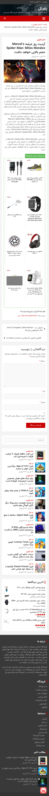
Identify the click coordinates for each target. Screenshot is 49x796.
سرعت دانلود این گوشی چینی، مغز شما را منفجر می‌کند (20, 556)
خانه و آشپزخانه (41, 700)
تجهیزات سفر (42, 693)
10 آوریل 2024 (28, 484)
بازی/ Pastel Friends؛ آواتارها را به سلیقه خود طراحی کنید (19, 568)
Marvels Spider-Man (29, 316)
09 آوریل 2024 (28, 508)
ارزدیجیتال (43, 729)
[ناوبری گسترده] (43, 18)
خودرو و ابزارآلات (38, 739)
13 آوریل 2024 (28, 459)
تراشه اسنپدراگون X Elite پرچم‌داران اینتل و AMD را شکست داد (18, 530)
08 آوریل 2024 (28, 535)
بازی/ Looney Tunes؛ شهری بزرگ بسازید (20, 543)
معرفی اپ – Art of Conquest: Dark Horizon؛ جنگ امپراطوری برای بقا (25, 329)
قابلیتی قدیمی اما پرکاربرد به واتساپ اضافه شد (23, 338)
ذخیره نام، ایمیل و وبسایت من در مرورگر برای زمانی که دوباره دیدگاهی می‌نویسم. (25, 417)
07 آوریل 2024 (28, 560)
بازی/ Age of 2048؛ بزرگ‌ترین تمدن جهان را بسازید (20, 467)
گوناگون (44, 707)
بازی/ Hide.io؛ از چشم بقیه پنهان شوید (18, 492)
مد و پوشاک (42, 686)
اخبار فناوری (41, 40)
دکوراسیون (43, 704)
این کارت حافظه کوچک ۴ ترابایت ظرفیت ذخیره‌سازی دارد (19, 455)
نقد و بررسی (42, 732)
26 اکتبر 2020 (40, 56)
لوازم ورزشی (42, 697)
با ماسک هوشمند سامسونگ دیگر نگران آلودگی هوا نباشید (19, 504)
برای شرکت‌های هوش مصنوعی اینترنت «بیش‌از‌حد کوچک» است (19, 480)
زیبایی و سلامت (41, 690)
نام (43, 391)
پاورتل (42, 9)
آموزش (44, 719)
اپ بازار (31, 464)
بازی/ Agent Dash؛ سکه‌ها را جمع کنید (18, 516)
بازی (19, 316)
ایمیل (42, 402)
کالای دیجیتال (39, 742)
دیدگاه (42, 361)
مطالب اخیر (39, 752)
